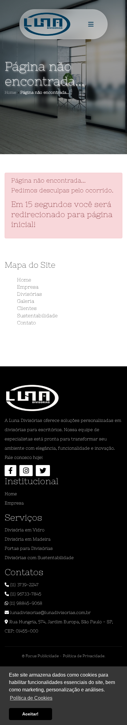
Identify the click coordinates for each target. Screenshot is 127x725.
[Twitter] (43, 470)
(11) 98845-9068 (25, 603)
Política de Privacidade (83, 656)
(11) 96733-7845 (25, 593)
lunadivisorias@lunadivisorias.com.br (50, 612)
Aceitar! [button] (30, 713)
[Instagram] (26, 470)
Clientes (27, 308)
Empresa (28, 287)
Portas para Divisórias (29, 548)
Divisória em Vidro (24, 529)
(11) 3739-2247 (24, 584)
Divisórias (29, 294)
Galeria (25, 301)
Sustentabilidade (37, 315)
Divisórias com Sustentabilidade (39, 557)
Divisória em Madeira (28, 539)
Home (24, 279)
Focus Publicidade (42, 656)
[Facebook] (10, 470)
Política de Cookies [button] (31, 698)
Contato (26, 322)
